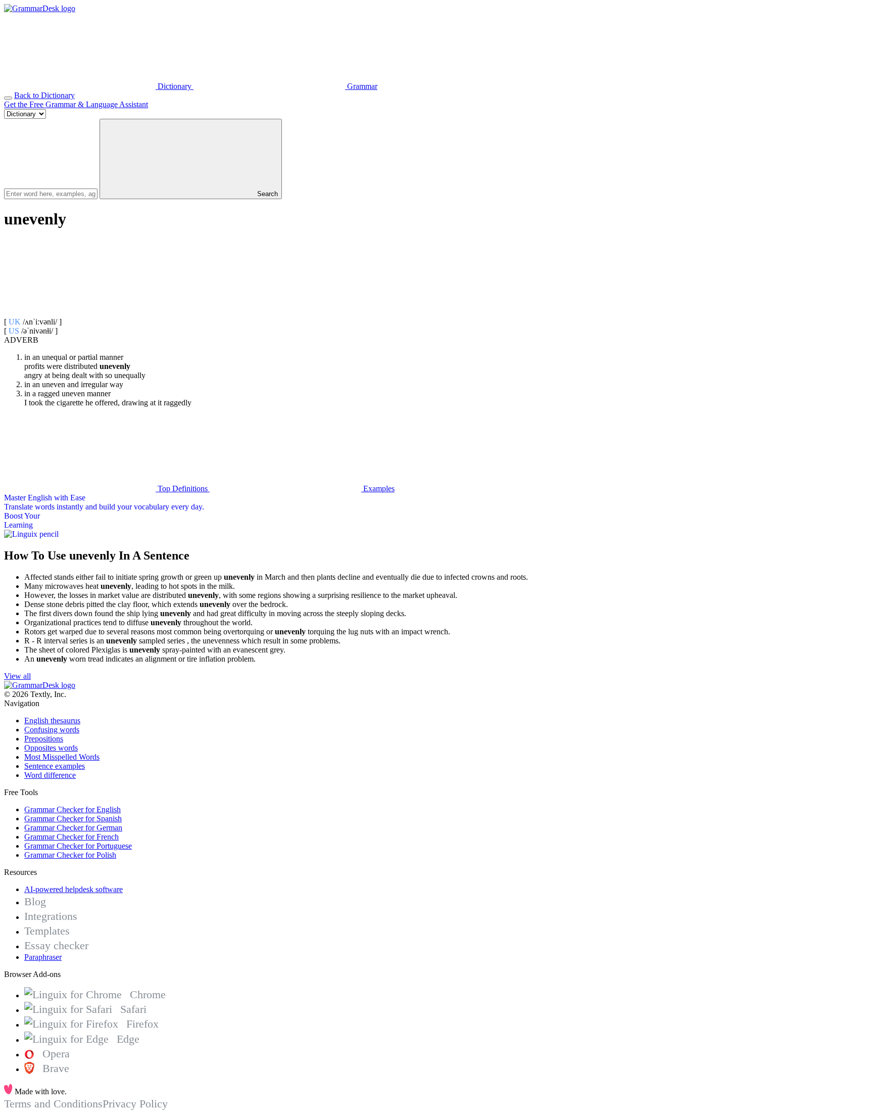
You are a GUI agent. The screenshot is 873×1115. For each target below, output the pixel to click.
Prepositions (43, 738)
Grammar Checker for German (73, 827)
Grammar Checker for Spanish (73, 818)
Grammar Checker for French (71, 836)
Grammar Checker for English (72, 809)
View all (17, 676)
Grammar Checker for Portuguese (78, 846)
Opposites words (51, 748)
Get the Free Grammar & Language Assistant (76, 104)
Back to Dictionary (44, 95)
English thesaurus (52, 720)
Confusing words (51, 729)
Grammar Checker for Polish (70, 855)
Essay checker (56, 945)
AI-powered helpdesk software (73, 889)
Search (266, 194)
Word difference (50, 775)
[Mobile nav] (8, 98)
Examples (378, 488)
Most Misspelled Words (62, 757)
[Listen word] (80, 312)
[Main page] (39, 8)
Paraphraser (43, 957)
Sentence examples (54, 766)
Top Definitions (183, 488)
